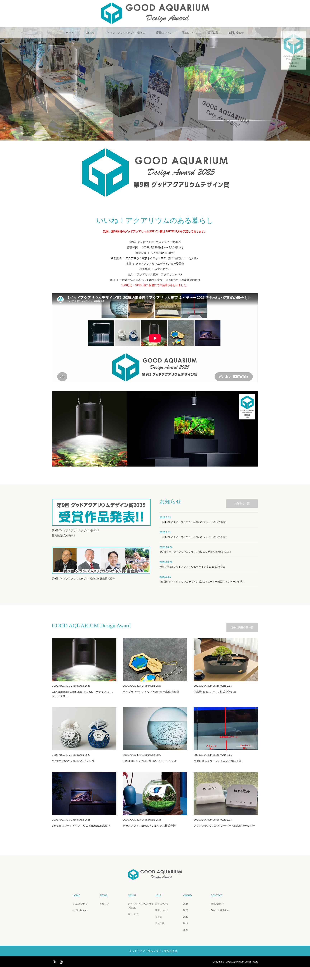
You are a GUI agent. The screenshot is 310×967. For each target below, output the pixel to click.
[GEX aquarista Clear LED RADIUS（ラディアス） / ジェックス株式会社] (84, 659)
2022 (185, 917)
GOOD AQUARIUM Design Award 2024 (142, 820)
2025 (158, 895)
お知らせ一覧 (242, 503)
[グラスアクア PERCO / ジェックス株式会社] (155, 793)
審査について (189, 32)
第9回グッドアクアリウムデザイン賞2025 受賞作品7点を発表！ (195, 551)
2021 (185, 923)
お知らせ (89, 32)
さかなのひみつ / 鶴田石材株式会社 (73, 760)
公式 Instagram (79, 910)
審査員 (158, 917)
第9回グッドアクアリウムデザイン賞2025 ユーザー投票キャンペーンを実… (202, 581)
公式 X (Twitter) (79, 904)
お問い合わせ (236, 32)
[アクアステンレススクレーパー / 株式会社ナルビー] (226, 793)
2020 (185, 930)
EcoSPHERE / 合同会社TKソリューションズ (149, 760)
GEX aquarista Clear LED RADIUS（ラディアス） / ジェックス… (82, 694)
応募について (163, 32)
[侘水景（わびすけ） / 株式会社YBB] (226, 659)
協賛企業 (213, 32)
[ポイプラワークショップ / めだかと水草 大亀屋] (155, 659)
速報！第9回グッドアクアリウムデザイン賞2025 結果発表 (192, 566)
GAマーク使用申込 (220, 910)
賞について (133, 914)
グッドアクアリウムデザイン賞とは (125, 32)
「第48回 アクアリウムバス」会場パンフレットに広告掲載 (192, 522)
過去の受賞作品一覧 (242, 627)
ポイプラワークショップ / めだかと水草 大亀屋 (151, 691)
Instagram (61, 961)
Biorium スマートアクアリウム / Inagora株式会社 (81, 825)
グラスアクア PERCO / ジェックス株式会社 (149, 825)
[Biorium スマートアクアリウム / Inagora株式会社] (84, 793)
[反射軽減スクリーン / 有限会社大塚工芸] (226, 728)
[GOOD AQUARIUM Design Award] (155, 23)
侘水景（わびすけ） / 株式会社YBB (215, 691)
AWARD (187, 895)
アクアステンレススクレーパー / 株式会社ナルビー (224, 825)
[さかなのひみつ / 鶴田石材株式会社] (84, 728)
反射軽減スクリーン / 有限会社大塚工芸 (217, 760)
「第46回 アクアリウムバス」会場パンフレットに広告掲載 (192, 536)
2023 (185, 910)
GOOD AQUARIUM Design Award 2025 (71, 686)
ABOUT (132, 895)
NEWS (103, 895)
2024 (185, 904)
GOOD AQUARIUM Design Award (242, 962)
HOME (70, 32)
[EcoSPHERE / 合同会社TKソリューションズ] (155, 728)
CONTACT (217, 895)
